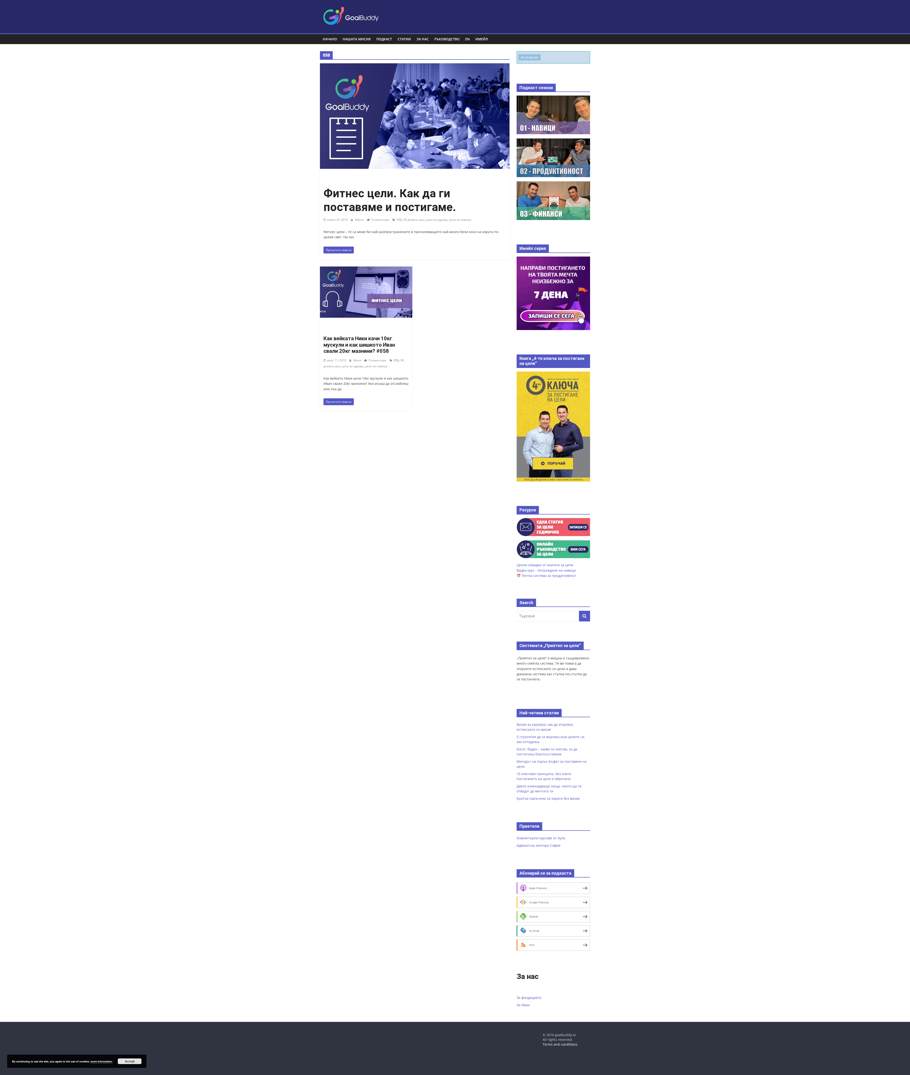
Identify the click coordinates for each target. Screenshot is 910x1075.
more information (101, 1061)
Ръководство (447, 39)
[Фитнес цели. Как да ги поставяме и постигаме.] (415, 66)
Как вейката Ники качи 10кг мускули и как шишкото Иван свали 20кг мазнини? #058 (359, 344)
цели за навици (460, 220)
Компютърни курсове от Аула (541, 838)
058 (398, 220)
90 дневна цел (413, 220)
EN (467, 39)
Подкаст (384, 39)
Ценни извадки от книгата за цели (545, 565)
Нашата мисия (357, 39)
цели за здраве (436, 220)
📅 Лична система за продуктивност (546, 575)
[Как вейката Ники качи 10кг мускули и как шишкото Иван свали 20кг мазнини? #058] (366, 269)
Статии (404, 39)
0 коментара (380, 220)
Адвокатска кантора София (538, 845)
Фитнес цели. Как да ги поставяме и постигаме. (389, 200)
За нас (423, 39)
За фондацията (529, 997)
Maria (357, 360)
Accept (130, 1061)
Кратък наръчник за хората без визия (548, 798)
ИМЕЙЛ (481, 39)
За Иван (523, 1005)
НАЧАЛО (330, 39)
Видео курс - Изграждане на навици (546, 570)
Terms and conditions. (560, 1044)
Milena (360, 220)
